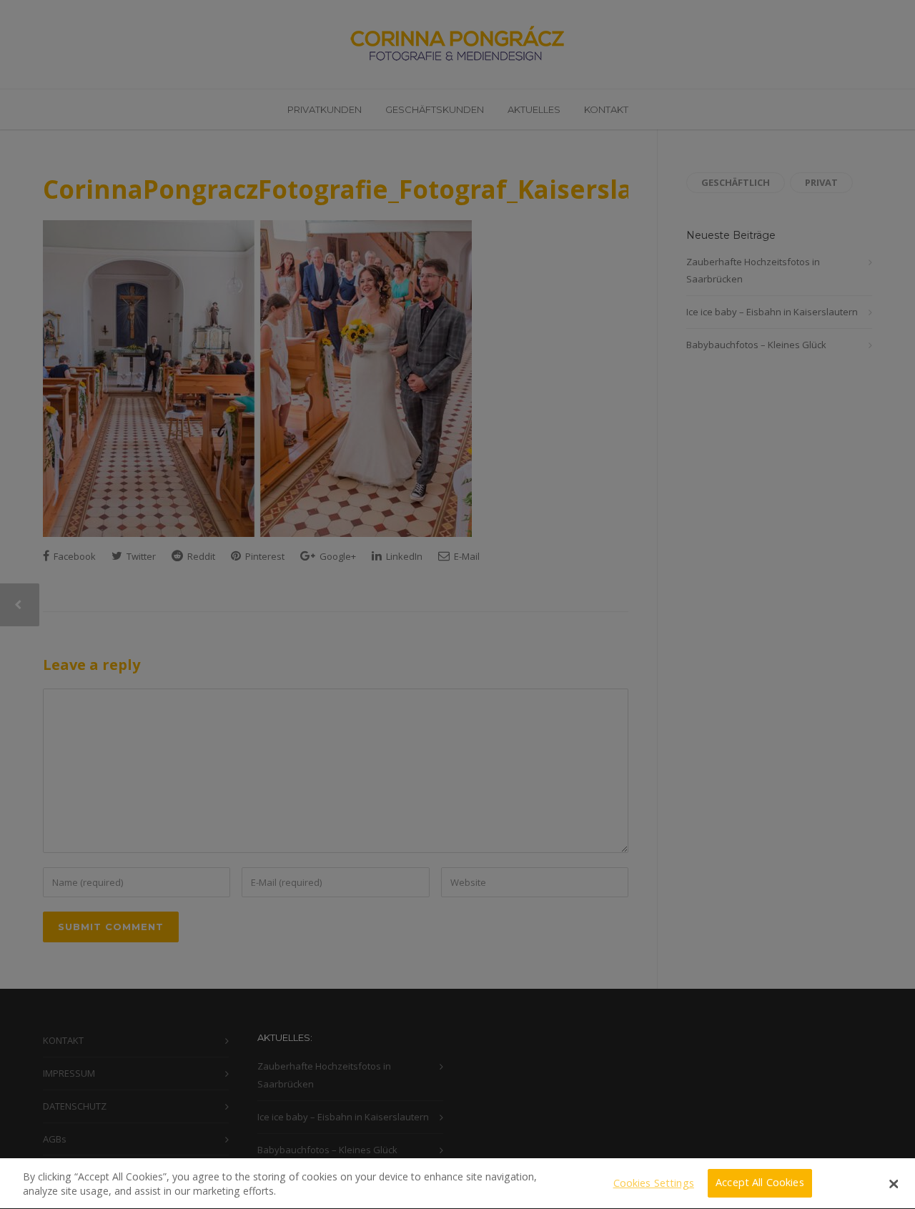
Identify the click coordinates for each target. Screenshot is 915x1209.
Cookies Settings (653, 1183)
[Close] (893, 1184)
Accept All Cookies (760, 1183)
